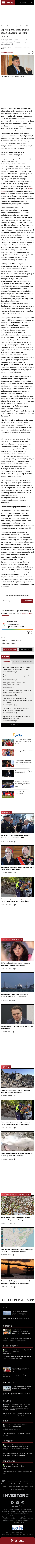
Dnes (12, 1481)
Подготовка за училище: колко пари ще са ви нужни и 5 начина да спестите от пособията (24, 784)
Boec (12, 1489)
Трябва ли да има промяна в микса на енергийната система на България (20, 1313)
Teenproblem (10, 1461)
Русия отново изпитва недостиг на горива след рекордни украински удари (17, 1357)
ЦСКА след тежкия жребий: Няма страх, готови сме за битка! (20, 1369)
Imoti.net (31, 1484)
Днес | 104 (23, 2)
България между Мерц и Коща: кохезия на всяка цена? (14, 684)
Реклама (27, 1510)
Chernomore (24, 1486)
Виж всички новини (17, 725)
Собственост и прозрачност (22, 1516)
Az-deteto (9, 1486)
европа (4, 640)
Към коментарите (25, 649)
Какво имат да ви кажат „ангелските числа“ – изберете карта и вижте (22, 793)
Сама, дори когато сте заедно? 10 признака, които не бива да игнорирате (23, 762)
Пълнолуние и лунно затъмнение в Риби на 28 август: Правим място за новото (22, 742)
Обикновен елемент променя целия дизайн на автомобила (21, 1387)
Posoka (31, 1486)
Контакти (18, 1510)
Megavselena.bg (19, 1489)
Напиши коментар (10, 649)
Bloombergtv (10, 1346)
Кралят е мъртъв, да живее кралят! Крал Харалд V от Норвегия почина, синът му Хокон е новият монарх (16, 1407)
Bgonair (7, 1326)
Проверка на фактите (12, 1518)
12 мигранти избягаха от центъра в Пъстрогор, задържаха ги (17, 692)
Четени (16, 662)
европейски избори (9, 643)
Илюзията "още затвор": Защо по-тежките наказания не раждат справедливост (17, 1339)
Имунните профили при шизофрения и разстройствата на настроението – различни (15, 1427)
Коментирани (27, 662)
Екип (11, 1510)
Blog (14, 1486)
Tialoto (7, 1401)
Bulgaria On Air (27, 1481)
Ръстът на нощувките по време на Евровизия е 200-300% (16, 717)
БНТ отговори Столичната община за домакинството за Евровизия (16, 668)
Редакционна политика (13, 1514)
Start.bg (18, 1486)
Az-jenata (8, 1441)
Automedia (8, 1383)
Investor (7, 1308)
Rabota (4, 1486)
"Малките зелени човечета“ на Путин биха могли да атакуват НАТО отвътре (17, 700)
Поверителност (8, 1512)
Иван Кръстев (16, 640)
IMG (3, 1481)
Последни (6, 662)
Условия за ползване (24, 1512)
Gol (5, 1364)
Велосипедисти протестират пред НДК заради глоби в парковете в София (16, 1332)
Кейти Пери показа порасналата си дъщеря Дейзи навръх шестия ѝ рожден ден (17, 1414)
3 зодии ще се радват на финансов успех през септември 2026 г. (16, 709)
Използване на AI (17, 1522)
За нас (6, 1510)
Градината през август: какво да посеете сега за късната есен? (24, 772)
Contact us (18, 1535)
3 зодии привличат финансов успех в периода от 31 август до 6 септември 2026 (24, 751)
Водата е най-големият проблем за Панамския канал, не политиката (16, 676)
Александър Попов (7, 52)
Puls (5, 1421)
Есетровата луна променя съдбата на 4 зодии (20, 1465)
